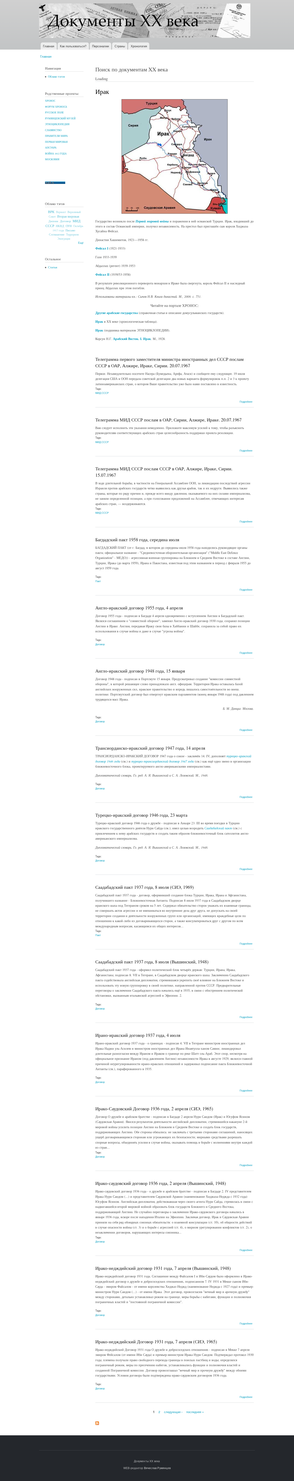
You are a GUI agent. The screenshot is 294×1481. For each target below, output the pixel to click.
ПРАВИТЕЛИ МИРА (56, 135)
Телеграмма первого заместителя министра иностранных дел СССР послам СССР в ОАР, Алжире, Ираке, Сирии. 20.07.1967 (169, 362)
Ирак (99, 321)
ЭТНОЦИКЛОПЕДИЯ (57, 124)
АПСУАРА (51, 147)
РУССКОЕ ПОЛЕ (54, 112)
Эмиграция (63, 238)
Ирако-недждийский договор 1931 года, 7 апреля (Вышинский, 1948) (163, 1268)
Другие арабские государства (116, 312)
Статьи (52, 267)
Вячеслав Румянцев (157, 1468)
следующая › (173, 1412)
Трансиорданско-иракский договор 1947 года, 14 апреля (150, 748)
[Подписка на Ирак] (97, 1422)
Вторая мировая (68, 216)
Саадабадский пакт (218, 828)
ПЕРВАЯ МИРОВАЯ (56, 141)
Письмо (70, 230)
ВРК (51, 211)
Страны (120, 46)
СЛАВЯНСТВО (53, 130)
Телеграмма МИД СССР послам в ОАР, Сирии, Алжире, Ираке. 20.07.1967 (168, 420)
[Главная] (145, 21)
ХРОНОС (50, 100)
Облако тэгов (56, 77)
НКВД (60, 226)
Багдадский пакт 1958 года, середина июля (137, 539)
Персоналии (100, 46)
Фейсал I (101, 248)
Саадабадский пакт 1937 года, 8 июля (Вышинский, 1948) (152, 962)
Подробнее (246, 401)
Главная (48, 46)
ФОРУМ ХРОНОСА (56, 106)
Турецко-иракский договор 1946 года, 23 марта (141, 815)
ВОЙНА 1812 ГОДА (56, 153)
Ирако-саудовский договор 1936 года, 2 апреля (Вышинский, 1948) (160, 1183)
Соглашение (57, 234)
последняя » (195, 1412)
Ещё (81, 243)
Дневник (53, 221)
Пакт (98, 581)
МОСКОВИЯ (52, 159)
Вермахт (61, 212)
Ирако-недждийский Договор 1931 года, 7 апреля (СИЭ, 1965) (156, 1341)
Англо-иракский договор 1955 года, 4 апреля (139, 608)
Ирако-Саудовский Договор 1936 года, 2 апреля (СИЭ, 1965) (154, 1108)
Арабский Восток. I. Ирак (132, 338)
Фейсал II (102, 274)
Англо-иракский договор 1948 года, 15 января (140, 671)
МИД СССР (102, 393)
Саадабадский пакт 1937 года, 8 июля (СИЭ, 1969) (144, 887)
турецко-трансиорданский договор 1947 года (162, 761)
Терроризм (72, 234)
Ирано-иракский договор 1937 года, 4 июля (137, 1035)
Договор (65, 221)
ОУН (69, 226)
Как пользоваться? (73, 46)
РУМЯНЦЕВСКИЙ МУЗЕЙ (60, 118)
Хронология (139, 46)
